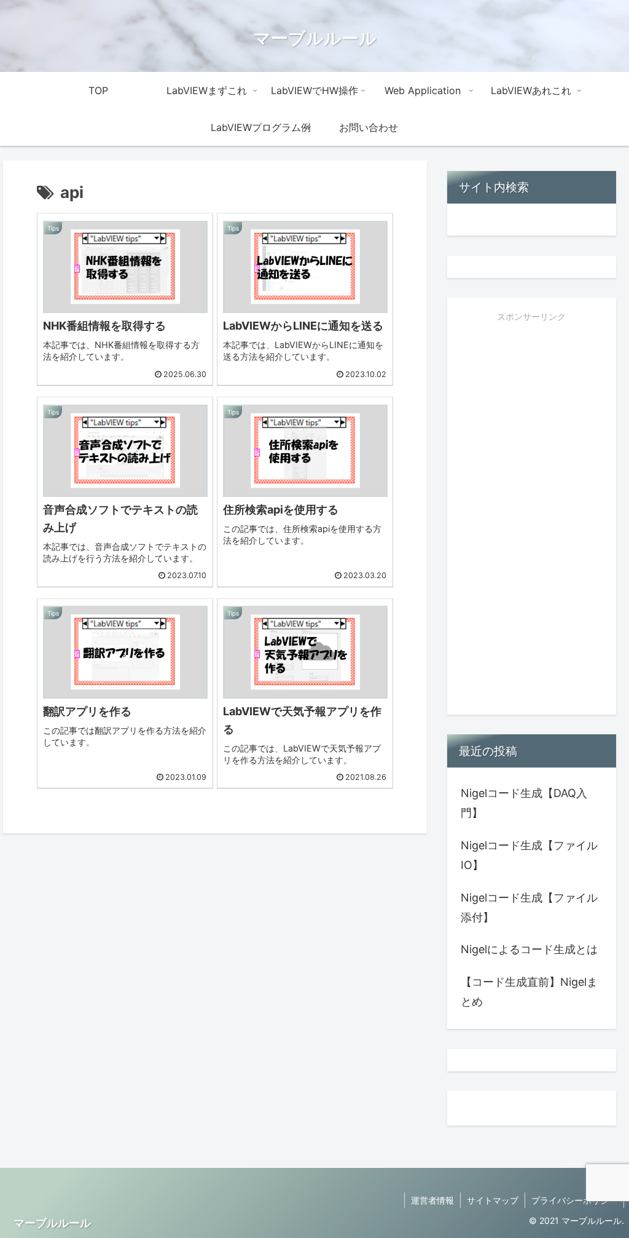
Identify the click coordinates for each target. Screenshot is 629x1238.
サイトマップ (492, 1200)
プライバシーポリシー (574, 1200)
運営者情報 (432, 1200)
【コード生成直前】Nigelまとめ (529, 991)
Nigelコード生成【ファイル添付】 (529, 907)
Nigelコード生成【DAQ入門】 (524, 803)
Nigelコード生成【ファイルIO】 (529, 855)
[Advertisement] (531, 519)
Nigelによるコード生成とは (529, 949)
